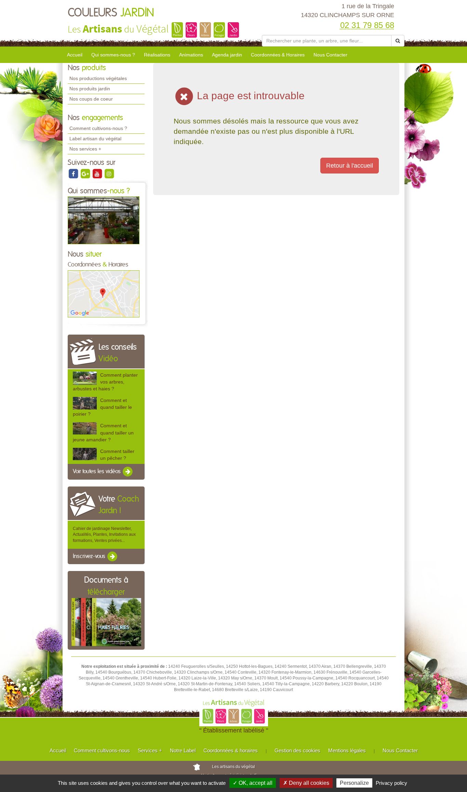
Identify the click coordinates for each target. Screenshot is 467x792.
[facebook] (74, 173)
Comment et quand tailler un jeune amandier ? (103, 432)
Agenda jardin (227, 54)
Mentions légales (347, 750)
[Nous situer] (103, 293)
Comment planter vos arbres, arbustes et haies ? (105, 381)
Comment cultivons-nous (102, 750)
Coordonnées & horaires (230, 750)
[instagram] (109, 173)
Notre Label (183, 750)
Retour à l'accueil (349, 165)
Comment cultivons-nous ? (98, 128)
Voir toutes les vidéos (97, 471)
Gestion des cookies (297, 750)
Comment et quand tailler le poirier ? (102, 407)
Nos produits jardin (89, 88)
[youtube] (98, 173)
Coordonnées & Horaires (278, 54)
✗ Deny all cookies (306, 783)
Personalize (354, 783)
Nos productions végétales (98, 78)
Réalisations (157, 54)
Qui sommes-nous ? (113, 54)
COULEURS (111, 13)
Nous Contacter (330, 54)
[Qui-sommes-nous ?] (103, 220)
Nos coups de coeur (91, 99)
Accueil (74, 54)
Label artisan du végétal (95, 138)
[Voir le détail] (85, 378)
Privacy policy (391, 783)
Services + (150, 750)
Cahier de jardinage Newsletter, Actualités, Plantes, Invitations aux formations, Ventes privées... (104, 534)
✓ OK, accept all (252, 783)
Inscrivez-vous (90, 556)
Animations (191, 54)
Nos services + (85, 149)
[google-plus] (86, 173)
